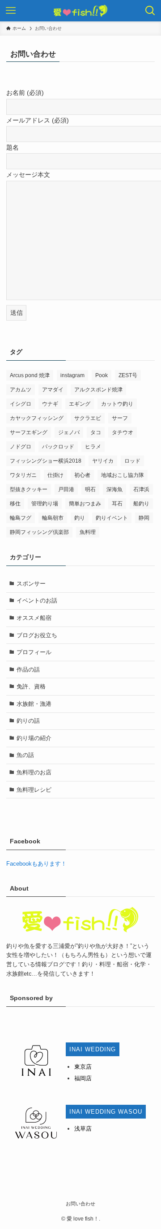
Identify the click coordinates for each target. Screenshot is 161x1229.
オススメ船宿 (34, 617)
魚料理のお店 (34, 772)
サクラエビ (87, 418)
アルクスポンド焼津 (98, 390)
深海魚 (114, 489)
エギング (79, 404)
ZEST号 (128, 375)
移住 (15, 504)
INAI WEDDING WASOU (105, 1111)
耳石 (117, 504)
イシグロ (20, 404)
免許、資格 (31, 686)
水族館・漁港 (34, 703)
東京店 (83, 1066)
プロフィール (34, 652)
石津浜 (141, 489)
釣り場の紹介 (34, 738)
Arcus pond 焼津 (30, 375)
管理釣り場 (44, 504)
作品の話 (28, 669)
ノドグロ (20, 447)
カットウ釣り (117, 404)
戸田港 (66, 489)
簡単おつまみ (85, 504)
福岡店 (83, 1078)
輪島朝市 (53, 518)
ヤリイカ (103, 461)
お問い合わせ (80, 1203)
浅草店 (83, 1128)
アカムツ (20, 390)
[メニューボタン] (10, 10)
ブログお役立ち (37, 635)
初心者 (82, 475)
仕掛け (55, 475)
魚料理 (88, 532)
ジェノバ (69, 432)
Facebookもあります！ (36, 863)
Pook (101, 375)
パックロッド (58, 447)
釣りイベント (112, 518)
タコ (95, 432)
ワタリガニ (23, 475)
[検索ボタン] (150, 10)
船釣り (141, 504)
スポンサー (31, 583)
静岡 (144, 518)
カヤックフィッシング (37, 418)
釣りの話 (28, 720)
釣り (79, 518)
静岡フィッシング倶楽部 (39, 532)
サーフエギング (28, 432)
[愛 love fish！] (81, 10)
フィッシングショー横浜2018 (45, 461)
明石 (90, 489)
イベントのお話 (37, 600)
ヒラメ (93, 447)
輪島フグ (20, 518)
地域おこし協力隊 (122, 475)
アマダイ (53, 390)
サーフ (120, 418)
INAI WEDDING (92, 1049)
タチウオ (122, 432)
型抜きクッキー (28, 489)
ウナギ (50, 404)
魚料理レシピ (34, 789)
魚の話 (25, 755)
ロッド (132, 461)
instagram (72, 375)
